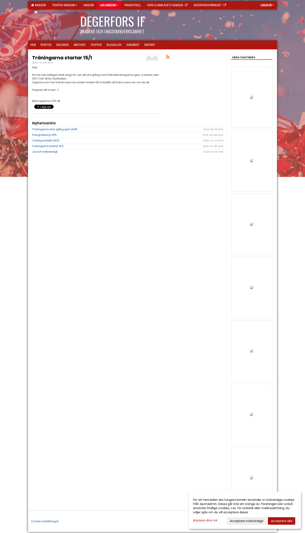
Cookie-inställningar (45, 521)
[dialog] (245, 510)
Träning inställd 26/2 (45, 140)
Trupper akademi (63, 5)
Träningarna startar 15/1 (62, 57)
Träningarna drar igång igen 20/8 (54, 129)
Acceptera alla (281, 521)
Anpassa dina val (205, 520)
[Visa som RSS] (168, 58)
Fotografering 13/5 (44, 135)
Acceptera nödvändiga (246, 521)
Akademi (40, 5)
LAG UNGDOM (108, 5)
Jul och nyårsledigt (44, 152)
